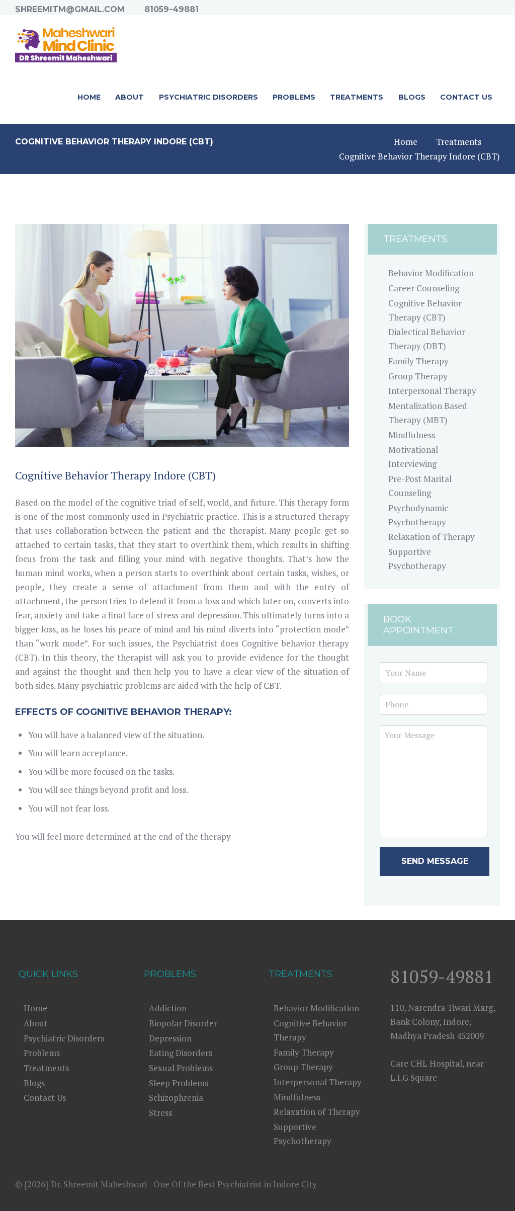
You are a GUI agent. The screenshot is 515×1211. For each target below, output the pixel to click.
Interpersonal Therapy (432, 390)
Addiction (168, 1008)
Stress (160, 1112)
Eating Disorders (180, 1053)
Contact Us (45, 1097)
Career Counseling (423, 288)
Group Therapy (418, 376)
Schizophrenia (176, 1097)
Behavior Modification (431, 273)
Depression (170, 1038)
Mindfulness (411, 435)
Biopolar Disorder (183, 1023)
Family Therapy (418, 361)
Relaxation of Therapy (431, 536)
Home (405, 141)
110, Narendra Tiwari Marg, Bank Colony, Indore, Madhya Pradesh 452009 (442, 1021)
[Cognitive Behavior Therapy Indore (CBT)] (182, 335)
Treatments (458, 141)
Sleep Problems (178, 1083)
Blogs (34, 1083)
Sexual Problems (181, 1068)
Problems (42, 1053)
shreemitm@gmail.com (70, 9)
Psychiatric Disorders (64, 1038)
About (36, 1023)
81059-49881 (171, 9)
